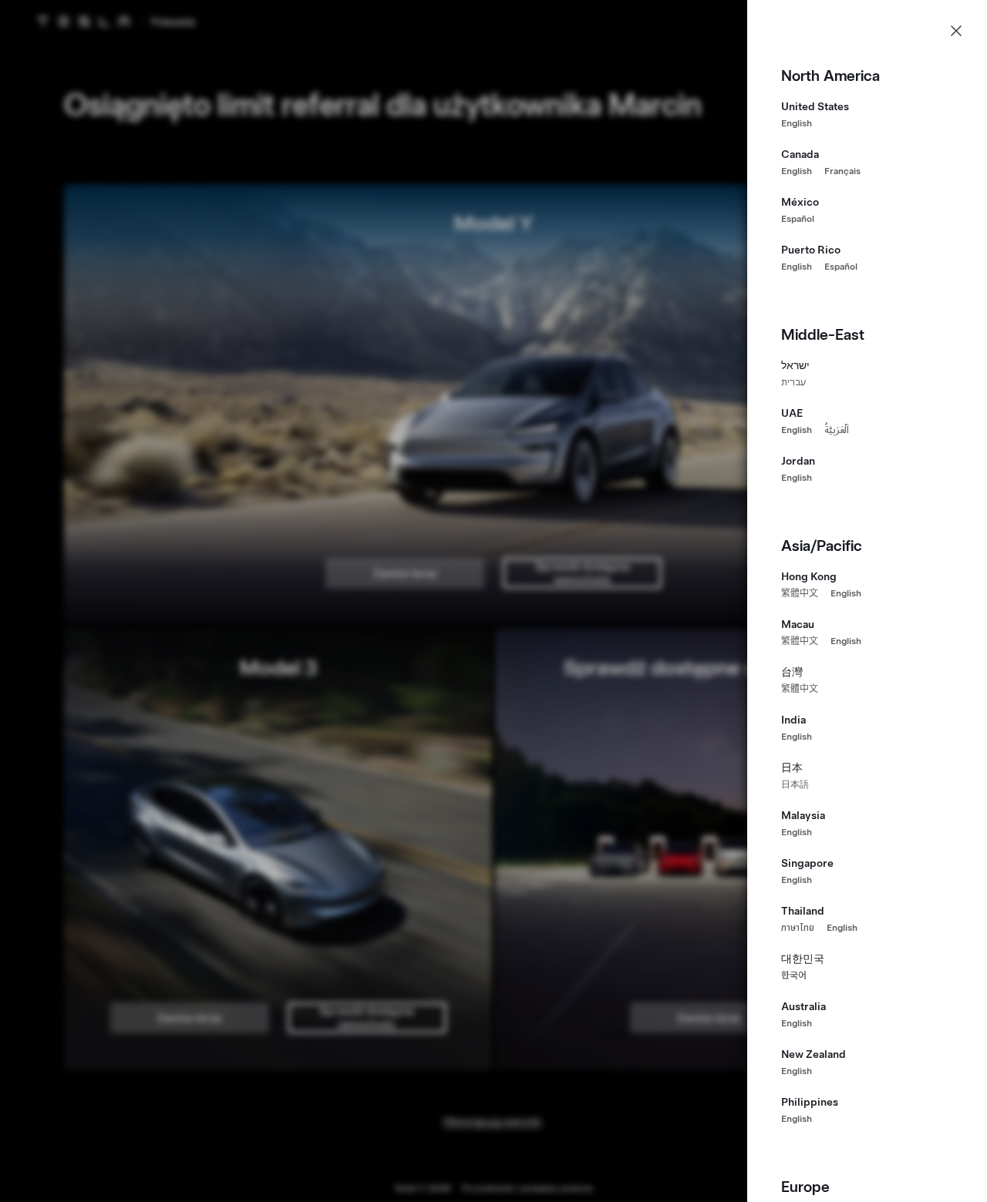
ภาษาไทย (797, 927)
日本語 (795, 784)
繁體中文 (799, 593)
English (796, 123)
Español (797, 218)
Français (842, 171)
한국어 (794, 975)
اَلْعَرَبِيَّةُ (836, 430)
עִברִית (793, 382)
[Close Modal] (956, 30)
